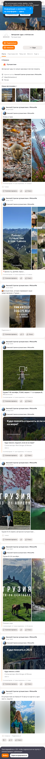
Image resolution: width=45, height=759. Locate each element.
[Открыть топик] (22, 292)
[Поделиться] (21, 191)
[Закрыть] (30, 9)
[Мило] (3, 535)
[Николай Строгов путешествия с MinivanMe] (3, 108)
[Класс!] (3, 187)
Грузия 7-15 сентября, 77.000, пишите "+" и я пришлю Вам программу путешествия (23, 392)
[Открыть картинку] (17, 150)
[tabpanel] (22, 424)
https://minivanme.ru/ (10, 77)
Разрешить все (12, 14)
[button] (10, 43)
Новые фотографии (8, 86)
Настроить (25, 14)
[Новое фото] (8, 95)
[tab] (4, 54)
